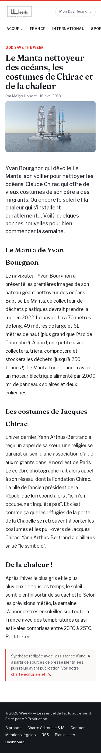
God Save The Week (24, 48)
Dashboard (15, 742)
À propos (13, 728)
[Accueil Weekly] (19, 11)
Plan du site (65, 735)
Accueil (14, 29)
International (68, 29)
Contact (78, 728)
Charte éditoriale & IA (46, 728)
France (37, 29)
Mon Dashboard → (75, 11)
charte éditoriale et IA (30, 674)
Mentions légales (20, 735)
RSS (45, 735)
